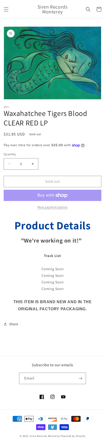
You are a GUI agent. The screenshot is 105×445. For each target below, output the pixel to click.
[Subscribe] (80, 378)
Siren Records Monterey (45, 436)
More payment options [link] (53, 207)
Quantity (10, 154)
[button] (6, 9)
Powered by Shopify (72, 436)
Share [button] (13, 324)
